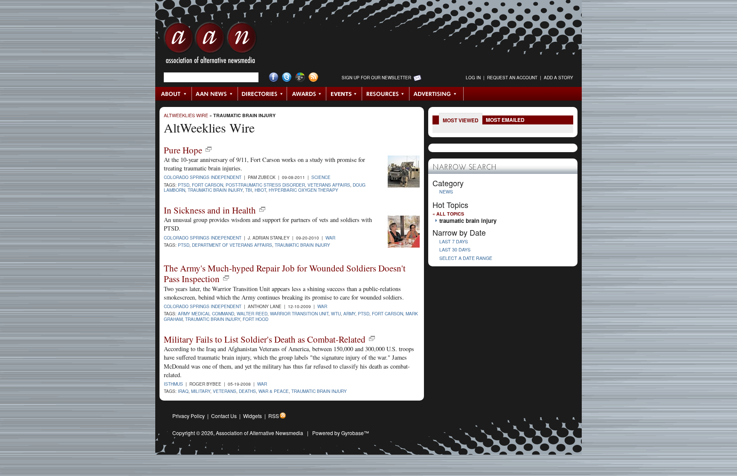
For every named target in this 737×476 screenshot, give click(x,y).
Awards (306, 94)
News (446, 191)
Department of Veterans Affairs (232, 245)
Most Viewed (461, 120)
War (330, 237)
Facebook (274, 77)
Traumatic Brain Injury (302, 245)
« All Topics (448, 214)
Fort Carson (207, 185)
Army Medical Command (206, 313)
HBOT (260, 190)
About (173, 94)
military (200, 391)
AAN (210, 44)
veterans (224, 391)
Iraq (183, 391)
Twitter (287, 77)
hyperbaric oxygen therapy (303, 190)
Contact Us (224, 415)
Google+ (300, 77)
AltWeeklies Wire (186, 115)
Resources (385, 94)
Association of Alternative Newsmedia (259, 432)
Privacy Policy (188, 415)
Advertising (436, 94)
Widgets (252, 415)
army (349, 313)
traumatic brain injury (244, 115)
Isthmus (173, 384)
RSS (273, 415)
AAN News (215, 94)
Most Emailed (505, 120)
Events (344, 94)
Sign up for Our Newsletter (376, 78)
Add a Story (558, 78)
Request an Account (512, 78)
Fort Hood (255, 319)
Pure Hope (183, 150)
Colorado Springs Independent (202, 177)
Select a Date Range (465, 258)
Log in (473, 78)
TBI (248, 190)
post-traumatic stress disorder (265, 185)
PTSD (183, 185)
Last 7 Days (453, 241)
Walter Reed (252, 313)
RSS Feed (313, 77)
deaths (247, 391)
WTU (336, 313)
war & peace (273, 391)
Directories (262, 94)
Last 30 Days (454, 249)
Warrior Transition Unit (299, 313)
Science (321, 177)
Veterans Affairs (329, 185)
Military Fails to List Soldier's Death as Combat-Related (265, 339)
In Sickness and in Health (210, 210)
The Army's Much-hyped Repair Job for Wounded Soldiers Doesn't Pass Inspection (285, 273)
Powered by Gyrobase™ (340, 432)
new (208, 149)
